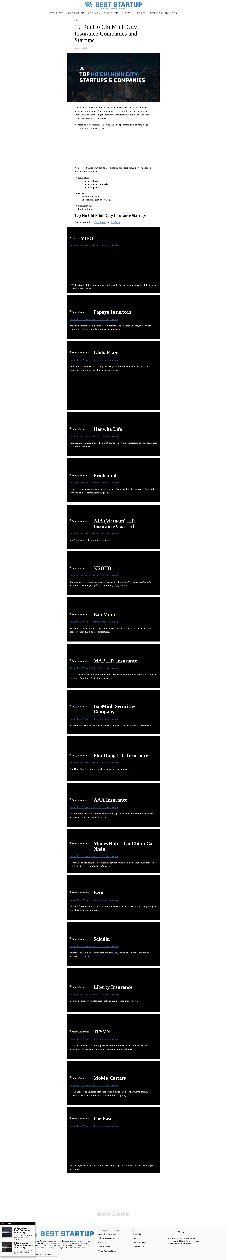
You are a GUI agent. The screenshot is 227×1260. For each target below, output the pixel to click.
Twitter (95, 245)
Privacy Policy (104, 1247)
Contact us (102, 1242)
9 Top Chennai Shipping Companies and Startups (24, 1245)
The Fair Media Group (182, 1244)
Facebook (104, 245)
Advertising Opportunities (108, 1238)
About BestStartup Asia (107, 1234)
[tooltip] (99, 1214)
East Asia (137, 1234)
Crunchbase (100, 222)
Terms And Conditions (107, 1251)
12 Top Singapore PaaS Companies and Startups (22, 1230)
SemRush (115, 222)
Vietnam (77, 20)
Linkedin (113, 245)
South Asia (137, 1238)
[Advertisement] (113, 149)
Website (86, 245)
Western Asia (138, 1247)
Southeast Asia (139, 1242)
